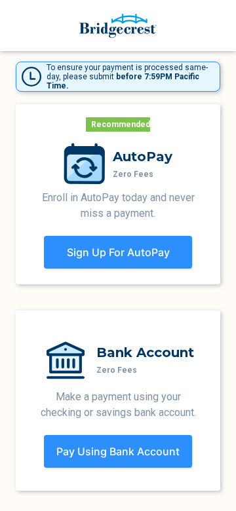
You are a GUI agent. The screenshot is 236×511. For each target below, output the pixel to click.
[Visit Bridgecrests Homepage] (118, 26)
